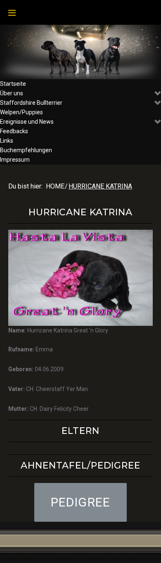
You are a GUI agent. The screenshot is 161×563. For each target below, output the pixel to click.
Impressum (15, 159)
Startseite (13, 83)
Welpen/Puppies (21, 112)
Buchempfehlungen (26, 150)
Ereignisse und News (27, 121)
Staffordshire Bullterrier (31, 102)
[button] (80, 502)
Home (55, 186)
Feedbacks (14, 131)
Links (6, 140)
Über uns (11, 93)
